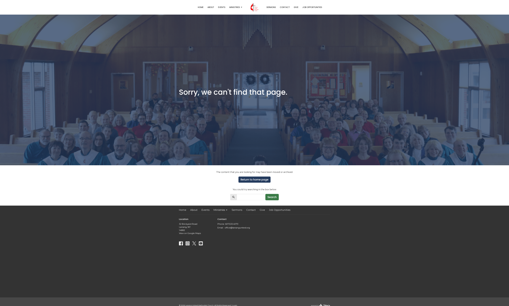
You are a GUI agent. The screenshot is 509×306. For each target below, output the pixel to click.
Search (272, 197)
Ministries (234, 7)
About (210, 7)
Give (296, 7)
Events (221, 7)
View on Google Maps (190, 233)
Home (200, 7)
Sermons (271, 7)
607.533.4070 (231, 224)
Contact (285, 7)
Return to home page (254, 179)
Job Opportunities (312, 7)
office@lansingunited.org (237, 227)
